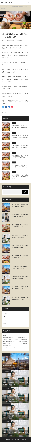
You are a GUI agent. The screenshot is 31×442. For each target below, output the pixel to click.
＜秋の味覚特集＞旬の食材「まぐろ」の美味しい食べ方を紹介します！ (20, 127)
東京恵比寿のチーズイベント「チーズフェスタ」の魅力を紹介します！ (20, 137)
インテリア (5, 320)
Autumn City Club (14, 439)
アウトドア (5, 316)
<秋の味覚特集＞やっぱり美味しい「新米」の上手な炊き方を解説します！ (20, 176)
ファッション (6, 313)
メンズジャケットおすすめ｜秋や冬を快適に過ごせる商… (20, 215)
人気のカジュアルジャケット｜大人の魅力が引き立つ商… (20, 236)
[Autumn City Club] (13, 2)
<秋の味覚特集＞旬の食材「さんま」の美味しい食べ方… (20, 226)
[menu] (28, 2)
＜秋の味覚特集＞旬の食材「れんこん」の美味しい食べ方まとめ (20, 146)
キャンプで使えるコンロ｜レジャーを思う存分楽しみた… (20, 267)
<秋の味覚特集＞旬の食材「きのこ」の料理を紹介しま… (20, 256)
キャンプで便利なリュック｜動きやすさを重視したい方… (20, 246)
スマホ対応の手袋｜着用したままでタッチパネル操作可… (20, 277)
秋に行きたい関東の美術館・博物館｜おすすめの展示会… (20, 205)
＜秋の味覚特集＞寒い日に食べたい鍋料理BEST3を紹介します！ (20, 156)
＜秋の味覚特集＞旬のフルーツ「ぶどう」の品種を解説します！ (20, 166)
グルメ (3, 12)
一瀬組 (4, 335)
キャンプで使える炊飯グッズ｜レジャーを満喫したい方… (20, 287)
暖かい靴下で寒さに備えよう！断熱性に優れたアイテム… (20, 298)
